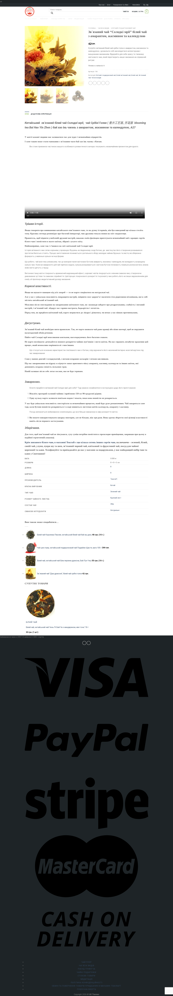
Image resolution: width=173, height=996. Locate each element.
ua (147, 5)
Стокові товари (86, 976)
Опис (27, 114)
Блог (109, 5)
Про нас (102, 5)
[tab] (27, 114)
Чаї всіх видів (103, 28)
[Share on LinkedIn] (107, 83)
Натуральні (114, 510)
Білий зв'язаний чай (123, 75)
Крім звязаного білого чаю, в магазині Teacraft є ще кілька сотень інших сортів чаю (70, 442)
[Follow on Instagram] (84, 643)
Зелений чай (115, 492)
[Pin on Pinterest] (103, 83)
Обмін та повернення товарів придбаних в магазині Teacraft (86, 986)
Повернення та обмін (120, 5)
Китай (112, 485)
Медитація (86, 979)
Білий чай (134, 75)
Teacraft (113, 479)
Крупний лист (115, 498)
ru (144, 5)
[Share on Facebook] (90, 83)
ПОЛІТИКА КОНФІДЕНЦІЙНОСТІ (86, 982)
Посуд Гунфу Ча (86, 969)
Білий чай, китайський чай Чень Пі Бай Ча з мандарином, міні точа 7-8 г (57, 627)
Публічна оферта (86, 989)
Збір (112, 504)
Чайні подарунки (86, 972)
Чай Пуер (86, 962)
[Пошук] (52, 14)
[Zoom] (28, 83)
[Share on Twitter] (95, 83)
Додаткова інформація (41, 114)
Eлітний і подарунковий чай (123, 28)
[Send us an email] (89, 643)
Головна (92, 28)
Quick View (31, 633)
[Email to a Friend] (99, 83)
